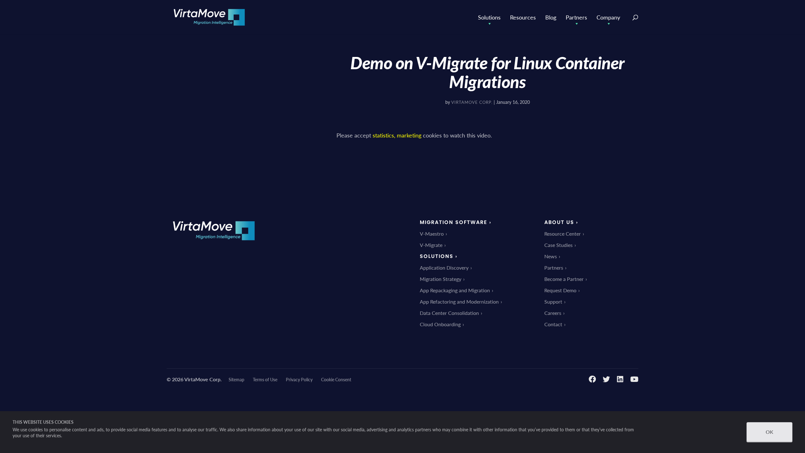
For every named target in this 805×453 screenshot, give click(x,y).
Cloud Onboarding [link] (440, 324)
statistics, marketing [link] (397, 135)
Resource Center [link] (562, 233)
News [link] (550, 256)
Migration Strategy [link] (440, 278)
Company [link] (608, 17)
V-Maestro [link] (432, 233)
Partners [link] (576, 17)
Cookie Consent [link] (336, 379)
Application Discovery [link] (444, 267)
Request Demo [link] (560, 290)
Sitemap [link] (236, 379)
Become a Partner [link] (564, 278)
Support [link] (553, 301)
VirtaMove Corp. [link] (471, 102)
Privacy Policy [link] (299, 379)
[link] (209, 16)
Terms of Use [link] (265, 379)
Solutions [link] (489, 17)
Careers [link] (552, 312)
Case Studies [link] (558, 245)
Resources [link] (523, 17)
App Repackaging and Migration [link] (455, 290)
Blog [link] (550, 17)
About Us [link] (559, 222)
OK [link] (769, 431)
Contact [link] (553, 324)
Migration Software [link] (453, 222)
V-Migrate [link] (431, 245)
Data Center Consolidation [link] (449, 312)
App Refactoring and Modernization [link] (459, 301)
